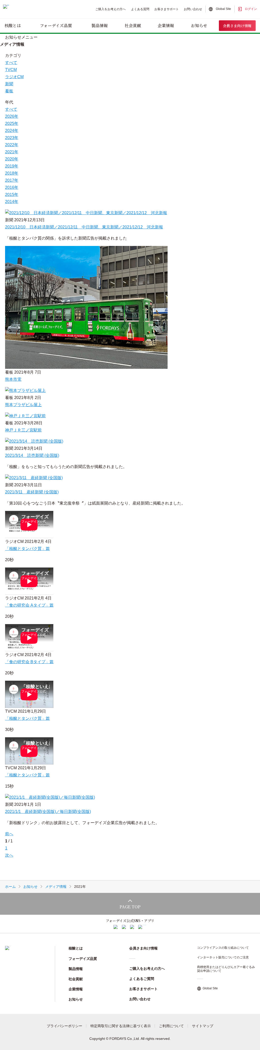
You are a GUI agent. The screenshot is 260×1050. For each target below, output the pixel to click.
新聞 (9, 84)
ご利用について (171, 1026)
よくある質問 (140, 9)
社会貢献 (133, 25)
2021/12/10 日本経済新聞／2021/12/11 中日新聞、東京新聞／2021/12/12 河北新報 (84, 227)
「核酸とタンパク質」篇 (27, 548)
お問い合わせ (193, 9)
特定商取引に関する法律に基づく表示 (120, 1026)
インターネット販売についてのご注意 (223, 957)
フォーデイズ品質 (56, 25)
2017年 (11, 180)
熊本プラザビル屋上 (23, 405)
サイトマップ (202, 1026)
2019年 (11, 166)
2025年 (11, 123)
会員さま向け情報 (237, 25)
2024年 (11, 130)
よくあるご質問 (141, 979)
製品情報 (99, 25)
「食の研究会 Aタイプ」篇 (29, 605)
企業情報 (166, 25)
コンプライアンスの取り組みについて (223, 947)
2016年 (11, 187)
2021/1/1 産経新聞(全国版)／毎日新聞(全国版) (48, 811)
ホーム (10, 887)
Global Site (223, 9)
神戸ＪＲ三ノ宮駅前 (23, 430)
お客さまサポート (166, 9)
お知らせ (199, 25)
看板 (9, 91)
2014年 (11, 201)
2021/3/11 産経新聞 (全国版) (32, 492)
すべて (11, 109)
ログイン (251, 9)
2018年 (11, 173)
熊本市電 (13, 379)
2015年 (11, 194)
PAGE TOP (130, 907)
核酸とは (13, 25)
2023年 (11, 138)
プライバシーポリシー (64, 1026)
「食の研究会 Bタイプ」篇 (29, 662)
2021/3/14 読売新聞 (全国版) (32, 455)
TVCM (11, 70)
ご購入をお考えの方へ (110, 9)
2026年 (11, 116)
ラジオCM (14, 77)
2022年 (11, 145)
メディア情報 (56, 887)
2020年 (11, 159)
